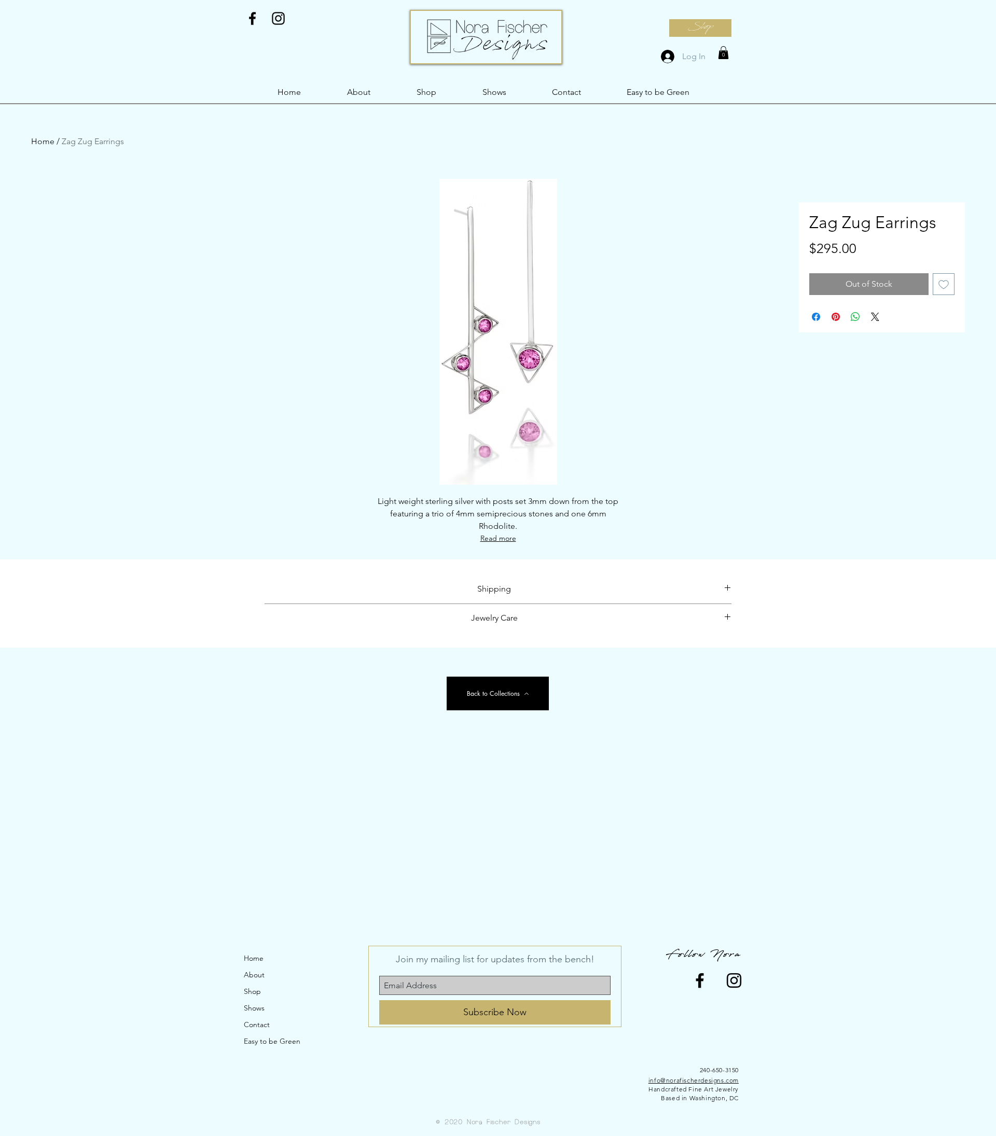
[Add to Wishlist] (944, 284)
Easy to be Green (272, 1041)
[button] (723, 52)
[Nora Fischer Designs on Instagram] (278, 18)
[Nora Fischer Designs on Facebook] (252, 18)
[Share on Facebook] (816, 317)
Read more (498, 538)
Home (42, 141)
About (254, 974)
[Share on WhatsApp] (855, 317)
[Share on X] (875, 317)
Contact (257, 1024)
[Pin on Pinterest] (835, 317)
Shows (254, 1008)
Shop (252, 991)
